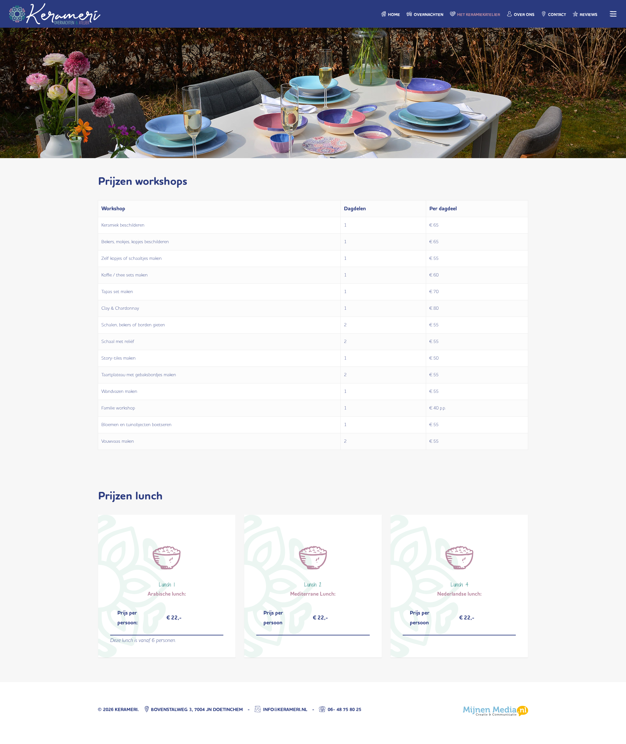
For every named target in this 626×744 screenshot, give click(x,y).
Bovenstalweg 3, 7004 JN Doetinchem (197, 710)
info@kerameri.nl (284, 710)
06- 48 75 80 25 (343, 710)
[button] (613, 13)
